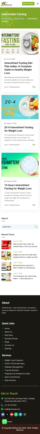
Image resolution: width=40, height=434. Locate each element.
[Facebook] (3, 414)
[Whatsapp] (16, 414)
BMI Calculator (28, 4)
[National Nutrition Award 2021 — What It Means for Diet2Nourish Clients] (7, 266)
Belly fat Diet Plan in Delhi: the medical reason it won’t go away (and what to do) (25, 246)
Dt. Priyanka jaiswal (13, 87)
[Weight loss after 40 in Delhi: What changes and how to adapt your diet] (7, 255)
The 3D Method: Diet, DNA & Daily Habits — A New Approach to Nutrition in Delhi (24, 278)
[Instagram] (25, 414)
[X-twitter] (7, 414)
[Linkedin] (20, 414)
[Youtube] (12, 414)
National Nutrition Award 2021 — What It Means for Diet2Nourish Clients (24, 268)
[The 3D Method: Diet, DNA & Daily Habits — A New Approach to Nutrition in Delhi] (7, 277)
